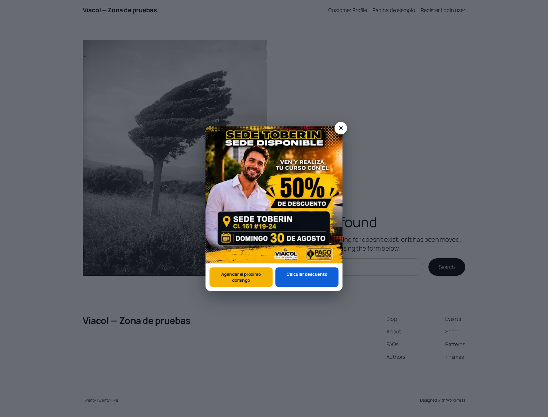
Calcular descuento (307, 274)
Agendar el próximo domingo (241, 277)
